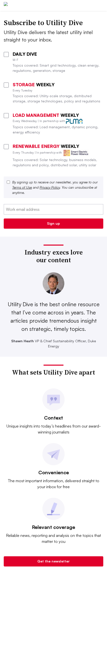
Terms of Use (22, 187)
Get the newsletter (53, 561)
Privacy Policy (50, 187)
